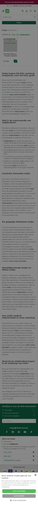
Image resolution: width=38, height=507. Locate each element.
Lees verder (13, 487)
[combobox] (35, 475)
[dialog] (19, 489)
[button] (19, 500)
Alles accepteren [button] (19, 491)
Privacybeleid (18, 503)
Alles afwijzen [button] (19, 496)
